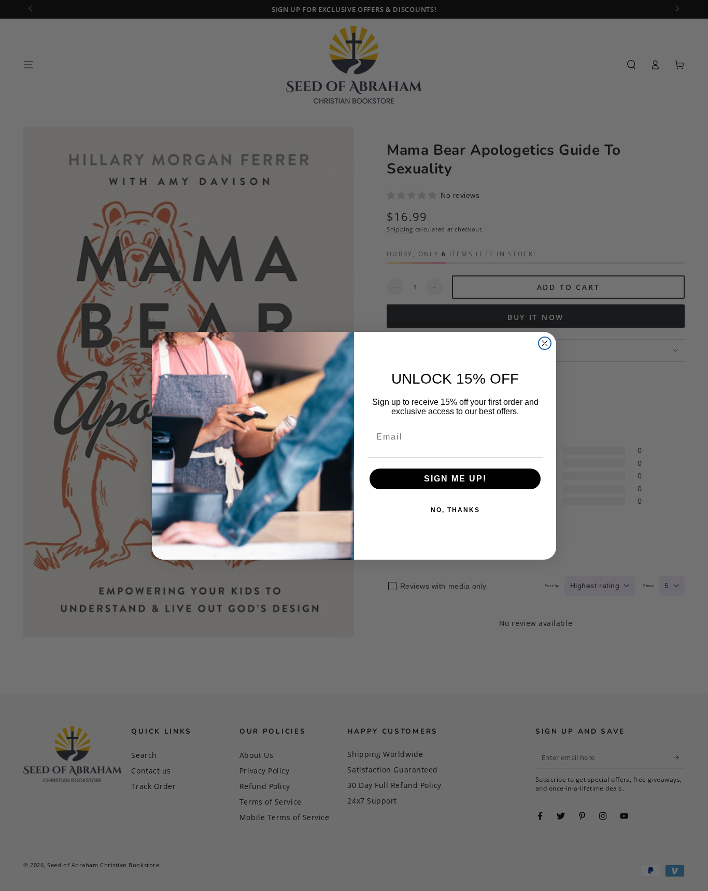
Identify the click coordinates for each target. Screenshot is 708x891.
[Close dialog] (545, 343)
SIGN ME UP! (455, 478)
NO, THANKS (455, 510)
